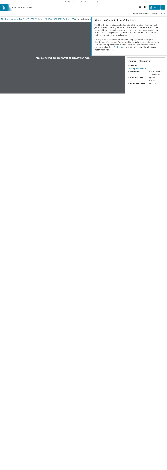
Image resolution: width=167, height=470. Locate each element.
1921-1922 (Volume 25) (63, 19)
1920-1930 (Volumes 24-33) (37, 19)
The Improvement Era (11, 19)
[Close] (163, 20)
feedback (118, 47)
